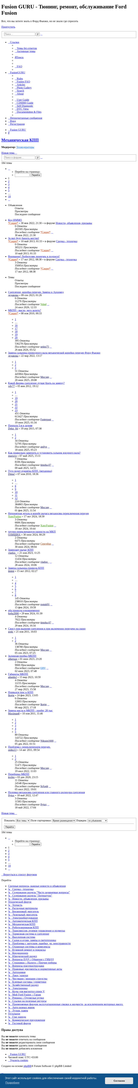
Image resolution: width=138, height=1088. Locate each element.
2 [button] (8, 181)
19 (16, 334)
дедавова (13, 295)
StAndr (44, 786)
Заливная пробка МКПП (22, 655)
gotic (10, 631)
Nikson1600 (47, 740)
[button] (9, 168)
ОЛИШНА (14, 534)
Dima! (11, 474)
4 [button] (8, 187)
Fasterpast (45, 419)
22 (16, 407)
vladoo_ (12, 552)
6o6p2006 (13, 613)
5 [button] (8, 190)
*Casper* (13, 223)
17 (16, 328)
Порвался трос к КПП (20, 692)
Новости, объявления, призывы (74, 223)
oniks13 (12, 749)
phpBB (27, 1066)
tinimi (11, 571)
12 (16, 498)
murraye (12, 455)
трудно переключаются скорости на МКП (32, 531)
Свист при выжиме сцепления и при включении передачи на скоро (46, 628)
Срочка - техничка (66, 241)
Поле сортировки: (41, 820)
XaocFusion (14, 516)
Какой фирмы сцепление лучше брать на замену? (36, 383)
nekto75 (44, 346)
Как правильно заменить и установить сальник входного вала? (44, 452)
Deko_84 (13, 428)
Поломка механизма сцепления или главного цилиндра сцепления (46, 792)
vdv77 (11, 386)
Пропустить (8, 26)
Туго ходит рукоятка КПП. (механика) (30, 471)
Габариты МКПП (18, 674)
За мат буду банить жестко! (23, 238)
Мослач (44, 377)
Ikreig (11, 695)
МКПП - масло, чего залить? (24, 310)
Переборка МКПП (18, 774)
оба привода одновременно (24, 610)
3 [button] (8, 184)
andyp (43, 446)
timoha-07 (45, 464)
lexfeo (11, 777)
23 (16, 410)
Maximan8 (14, 713)
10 (16, 492)
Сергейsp (45, 543)
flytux (11, 795)
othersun (12, 659)
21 (16, 404)
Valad (43, 304)
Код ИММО (15, 220)
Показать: (10, 820)
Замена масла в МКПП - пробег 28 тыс (30, 710)
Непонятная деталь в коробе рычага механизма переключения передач (48, 513)
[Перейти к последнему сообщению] (52, 232)
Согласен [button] (119, 1080)
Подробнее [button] (12, 1082)
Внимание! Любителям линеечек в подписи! (34, 256)
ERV (43, 668)
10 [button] (9, 196)
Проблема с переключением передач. (29, 746)
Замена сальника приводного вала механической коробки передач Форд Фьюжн (54, 352)
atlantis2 (12, 677)
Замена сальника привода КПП (26, 568)
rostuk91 (45, 604)
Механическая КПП (20, 140)
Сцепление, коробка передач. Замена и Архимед (36, 292)
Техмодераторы (25, 147)
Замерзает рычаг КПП (20, 549)
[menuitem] (26, 48)
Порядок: (82, 820)
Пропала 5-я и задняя (20, 425)
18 (16, 331)
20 (16, 337)
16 (16, 325)
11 (16, 495)
